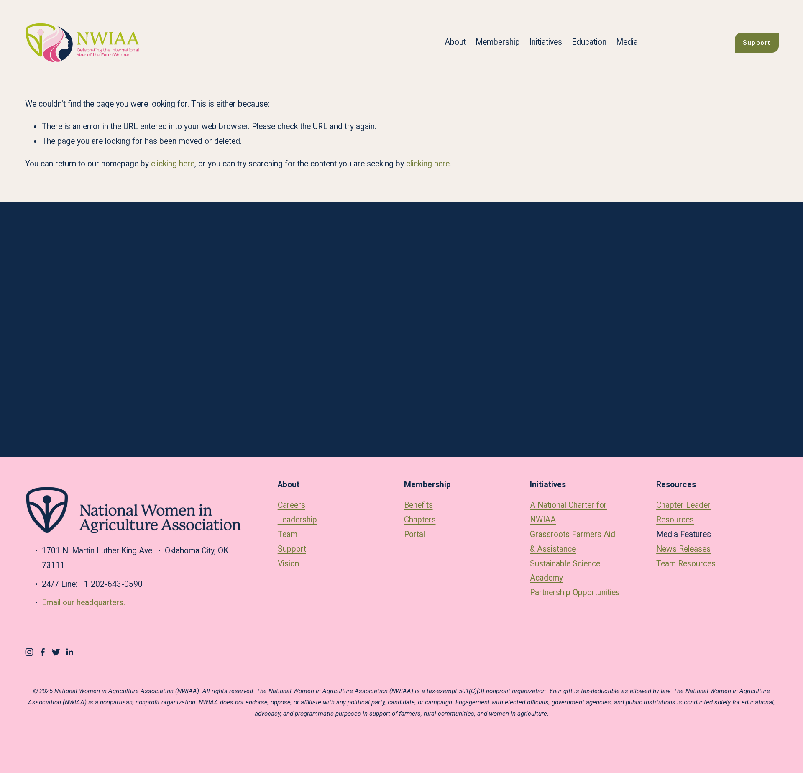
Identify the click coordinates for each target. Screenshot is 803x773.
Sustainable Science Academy (565, 571)
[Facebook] (42, 652)
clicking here (172, 164)
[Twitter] (56, 652)
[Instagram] (29, 652)
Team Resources (686, 563)
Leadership (297, 520)
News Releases (683, 549)
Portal (414, 534)
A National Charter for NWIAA (568, 512)
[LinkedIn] (69, 652)
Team (287, 534)
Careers (291, 505)
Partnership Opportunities (575, 592)
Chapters (420, 520)
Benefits (418, 505)
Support (757, 42)
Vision (288, 563)
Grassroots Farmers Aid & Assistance (572, 542)
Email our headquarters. (83, 602)
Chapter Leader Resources (683, 512)
